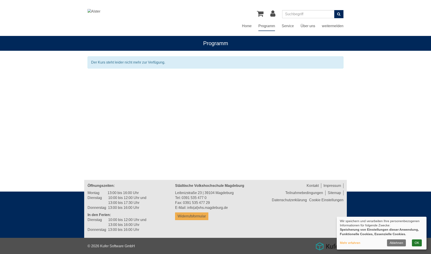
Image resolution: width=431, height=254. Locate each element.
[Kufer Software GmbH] (328, 245)
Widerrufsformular (192, 216)
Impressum (332, 186)
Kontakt (313, 186)
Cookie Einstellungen (326, 200)
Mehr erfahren (350, 243)
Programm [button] (266, 26)
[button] (272, 15)
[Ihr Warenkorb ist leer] (260, 15)
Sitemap (334, 193)
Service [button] (288, 26)
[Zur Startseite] (94, 11)
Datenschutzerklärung (289, 200)
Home (247, 26)
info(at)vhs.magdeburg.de (207, 208)
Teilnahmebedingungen (304, 193)
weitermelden (332, 26)
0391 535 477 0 (194, 198)
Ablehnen (396, 243)
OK (417, 243)
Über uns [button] (308, 26)
